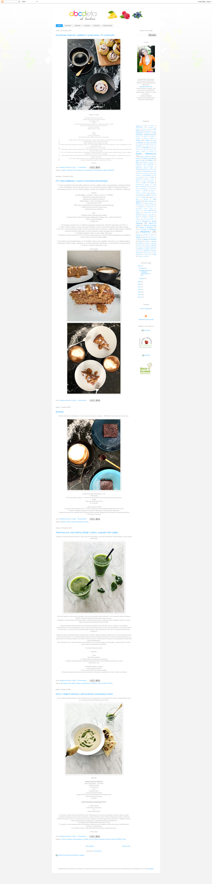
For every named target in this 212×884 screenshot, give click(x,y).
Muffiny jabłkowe (149, 203)
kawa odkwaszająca (141, 188)
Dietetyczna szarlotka (148, 162)
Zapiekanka (146, 250)
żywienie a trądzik (143, 256)
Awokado (150, 127)
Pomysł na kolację (99, 839)
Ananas (138, 125)
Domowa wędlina (152, 169)
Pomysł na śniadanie (146, 227)
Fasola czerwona (142, 173)
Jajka (137, 180)
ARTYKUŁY (68, 25)
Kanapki (152, 182)
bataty (150, 129)
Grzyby (146, 179)
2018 (139, 284)
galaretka (140, 177)
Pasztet (138, 218)
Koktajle (78, 683)
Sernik (139, 239)
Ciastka (63, 170)
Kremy (91, 839)
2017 (139, 287)
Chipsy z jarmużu (149, 138)
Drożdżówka (89, 170)
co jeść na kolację (66, 839)
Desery (86, 522)
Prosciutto (143, 229)
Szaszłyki (146, 241)
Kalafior (86, 839)
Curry (152, 144)
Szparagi (153, 241)
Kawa (143, 186)
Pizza (137, 221)
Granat (152, 177)
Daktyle (151, 151)
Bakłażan (138, 129)
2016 (139, 289)
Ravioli (152, 234)
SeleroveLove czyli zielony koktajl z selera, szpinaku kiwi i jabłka (87, 532)
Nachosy (154, 205)
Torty (152, 243)
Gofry (146, 177)
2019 (139, 282)
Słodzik (146, 239)
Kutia (137, 197)
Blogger (151, 869)
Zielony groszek (147, 252)
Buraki (145, 136)
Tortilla (147, 243)
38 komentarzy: (82, 519)
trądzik (137, 245)
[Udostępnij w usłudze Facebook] (97, 167)
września (142, 268)
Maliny (137, 199)
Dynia (154, 171)
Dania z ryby (140, 160)
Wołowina (138, 250)
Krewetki (140, 195)
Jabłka (105, 170)
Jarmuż (137, 182)
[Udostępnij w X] (95, 167)
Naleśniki (140, 206)
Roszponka (139, 235)
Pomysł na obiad (110, 839)
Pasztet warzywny (149, 218)
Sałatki (138, 237)
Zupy (124, 839)
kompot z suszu (141, 192)
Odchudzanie (86, 683)
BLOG (59, 25)
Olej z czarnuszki (149, 214)
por (137, 229)
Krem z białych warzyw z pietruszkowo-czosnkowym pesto (84, 694)
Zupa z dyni (148, 254)
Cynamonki (69, 170)
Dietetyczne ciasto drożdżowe (145, 164)
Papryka (152, 216)
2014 (139, 294)
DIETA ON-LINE (107, 25)
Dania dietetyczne (79, 170)
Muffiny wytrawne (140, 205)
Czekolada (145, 147)
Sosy (140, 241)
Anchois (145, 125)
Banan (144, 129)
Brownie (60, 412)
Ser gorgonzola (152, 237)
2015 (139, 292)
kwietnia (142, 278)
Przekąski (153, 229)
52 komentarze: (82, 400)
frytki (155, 175)
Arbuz (152, 125)
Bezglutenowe (139, 132)
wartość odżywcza (151, 247)
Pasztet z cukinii (140, 219)
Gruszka (138, 179)
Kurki (153, 195)
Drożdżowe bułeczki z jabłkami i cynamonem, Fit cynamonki (85, 35)
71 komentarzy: (82, 167)
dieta (137, 162)
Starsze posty (126, 846)
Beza (153, 131)
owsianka (144, 216)
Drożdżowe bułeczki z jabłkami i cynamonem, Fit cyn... (145, 273)
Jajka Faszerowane (148, 180)
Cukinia (147, 144)
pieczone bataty (150, 219)
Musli (148, 205)
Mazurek (146, 199)
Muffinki (138, 203)
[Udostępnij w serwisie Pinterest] (99, 167)
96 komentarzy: (82, 680)
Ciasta (69, 522)
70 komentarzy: (82, 836)
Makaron (151, 197)
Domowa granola (140, 169)
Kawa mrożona (150, 186)
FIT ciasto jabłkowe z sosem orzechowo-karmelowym (82, 181)
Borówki (148, 132)
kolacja (152, 190)
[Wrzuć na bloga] (93, 167)
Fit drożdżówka (97, 170)
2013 (139, 297)
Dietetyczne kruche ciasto (144, 167)
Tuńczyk (140, 247)
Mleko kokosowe (149, 201)
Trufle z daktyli (145, 245)
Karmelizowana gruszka (142, 184)
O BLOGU (87, 25)
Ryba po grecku (149, 235)
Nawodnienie (150, 206)
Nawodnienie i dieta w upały (144, 208)
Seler (99, 683)
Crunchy (140, 144)
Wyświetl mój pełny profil (146, 319)
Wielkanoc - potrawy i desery (146, 248)
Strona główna (89, 846)
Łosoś (143, 197)
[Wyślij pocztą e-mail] (91, 167)
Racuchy (145, 234)
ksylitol (147, 195)
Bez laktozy (72, 683)
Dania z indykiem (145, 156)
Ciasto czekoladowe (77, 522)
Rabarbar (138, 234)
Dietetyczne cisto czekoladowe (144, 166)
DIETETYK (96, 25)
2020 (139, 266)
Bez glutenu (64, 683)
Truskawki (153, 245)
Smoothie (104, 683)
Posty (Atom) (97, 851)
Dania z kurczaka (148, 158)
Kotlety (148, 193)
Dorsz (139, 171)
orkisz (137, 216)
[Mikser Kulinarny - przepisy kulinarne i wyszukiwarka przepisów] (146, 375)
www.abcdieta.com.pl (146, 86)
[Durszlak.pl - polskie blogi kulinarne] (146, 330)
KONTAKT (77, 25)
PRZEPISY (111, 170)
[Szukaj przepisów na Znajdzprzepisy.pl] (146, 355)
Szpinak (110, 683)
